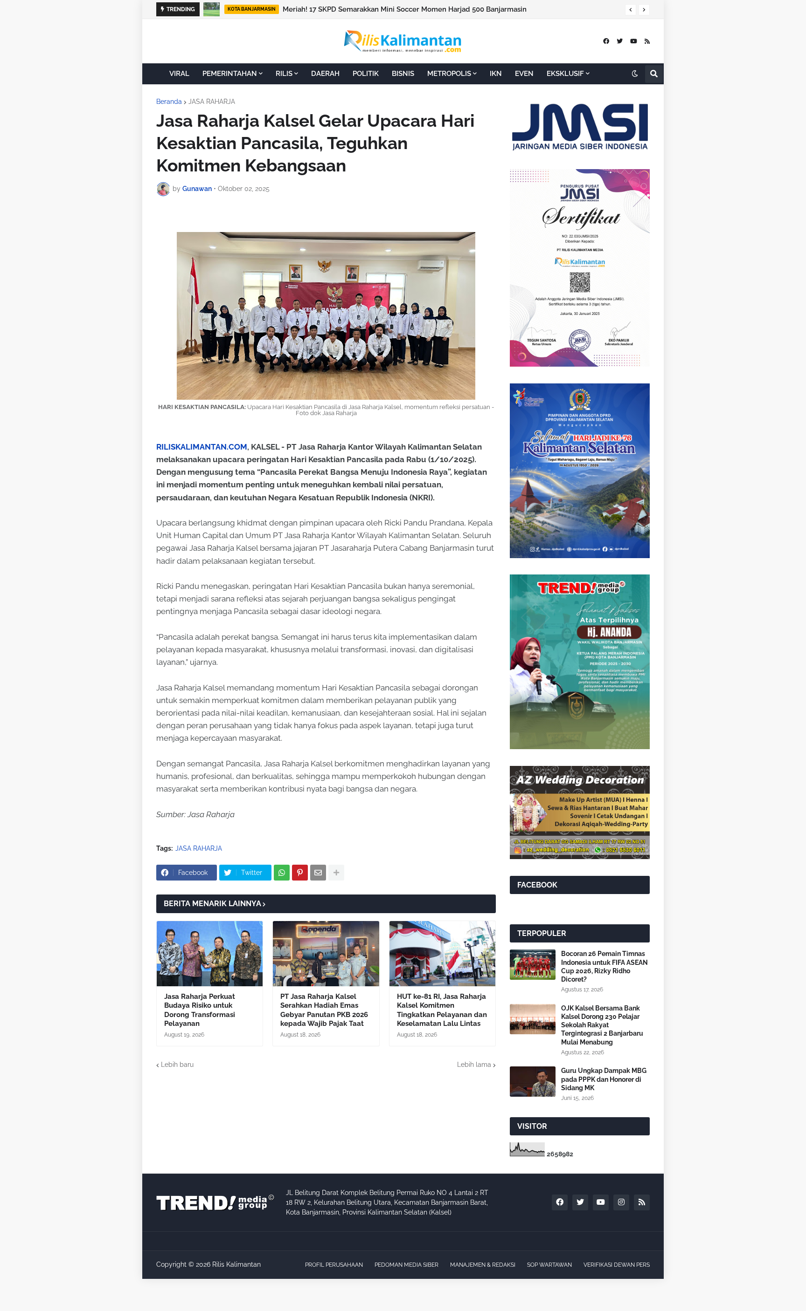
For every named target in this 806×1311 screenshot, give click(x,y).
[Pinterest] (300, 873)
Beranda (169, 101)
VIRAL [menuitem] (179, 73)
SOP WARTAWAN (549, 1265)
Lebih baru (177, 1064)
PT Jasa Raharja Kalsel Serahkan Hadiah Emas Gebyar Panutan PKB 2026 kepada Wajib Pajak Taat (324, 1010)
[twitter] (620, 41)
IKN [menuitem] (496, 73)
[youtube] (633, 41)
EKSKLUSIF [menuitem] (565, 73)
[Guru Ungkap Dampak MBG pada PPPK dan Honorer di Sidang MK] (533, 1081)
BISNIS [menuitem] (403, 73)
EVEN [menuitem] (524, 73)
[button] (630, 9)
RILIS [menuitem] (284, 73)
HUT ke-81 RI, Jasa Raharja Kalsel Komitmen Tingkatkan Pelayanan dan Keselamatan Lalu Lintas (442, 1010)
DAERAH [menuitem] (325, 73)
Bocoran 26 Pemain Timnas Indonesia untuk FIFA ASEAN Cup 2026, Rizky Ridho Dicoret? (604, 966)
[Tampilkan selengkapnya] (336, 873)
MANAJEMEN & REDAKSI (482, 1265)
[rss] (647, 41)
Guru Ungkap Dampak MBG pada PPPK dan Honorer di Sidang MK (603, 1079)
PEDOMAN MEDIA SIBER (406, 1265)
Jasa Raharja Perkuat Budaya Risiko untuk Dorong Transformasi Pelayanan (199, 1010)
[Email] (318, 873)
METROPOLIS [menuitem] (449, 73)
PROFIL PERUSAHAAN (334, 1265)
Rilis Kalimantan (236, 1264)
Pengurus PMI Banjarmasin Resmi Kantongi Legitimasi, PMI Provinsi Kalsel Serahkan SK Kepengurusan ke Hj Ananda (454, 9)
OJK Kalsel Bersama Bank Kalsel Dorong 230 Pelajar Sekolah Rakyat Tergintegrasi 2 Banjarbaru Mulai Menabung (602, 1025)
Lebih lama (474, 1064)
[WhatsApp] (282, 873)
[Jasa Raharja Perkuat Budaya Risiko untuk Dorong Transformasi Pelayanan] (210, 953)
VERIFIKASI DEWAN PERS (617, 1265)
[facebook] (606, 41)
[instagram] (621, 1202)
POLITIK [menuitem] (366, 73)
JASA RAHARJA (211, 101)
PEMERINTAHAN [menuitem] (229, 73)
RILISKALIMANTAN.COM (201, 446)
